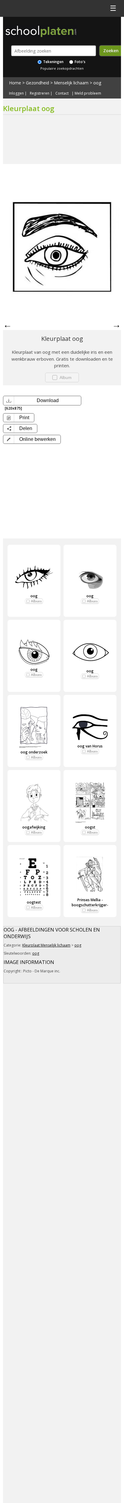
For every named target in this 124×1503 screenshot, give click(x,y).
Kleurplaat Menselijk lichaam (46, 945)
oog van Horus (90, 746)
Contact (62, 93)
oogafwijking (33, 827)
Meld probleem (88, 93)
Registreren (39, 93)
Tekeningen (53, 61)
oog (97, 83)
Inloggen (16, 93)
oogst (90, 827)
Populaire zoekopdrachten (62, 68)
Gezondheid (37, 83)
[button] (32, 439)
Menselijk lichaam (71, 83)
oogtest (34, 902)
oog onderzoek (34, 752)
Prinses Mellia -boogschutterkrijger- (90, 902)
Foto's (79, 61)
